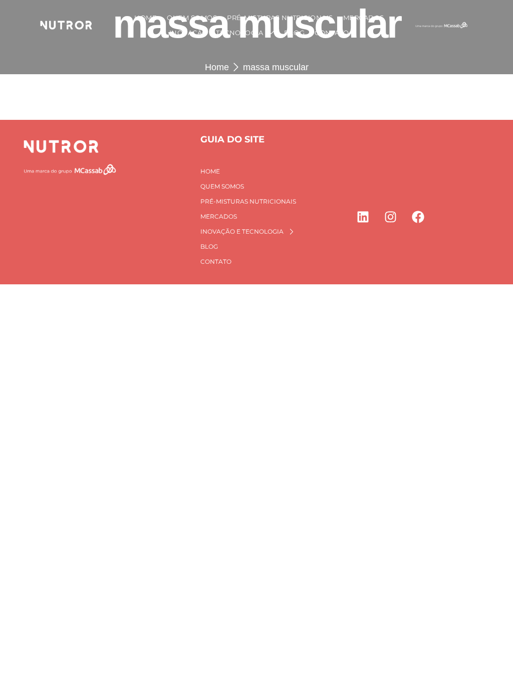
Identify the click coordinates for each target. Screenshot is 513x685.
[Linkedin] (362, 216)
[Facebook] (417, 216)
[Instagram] (390, 216)
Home (217, 67)
